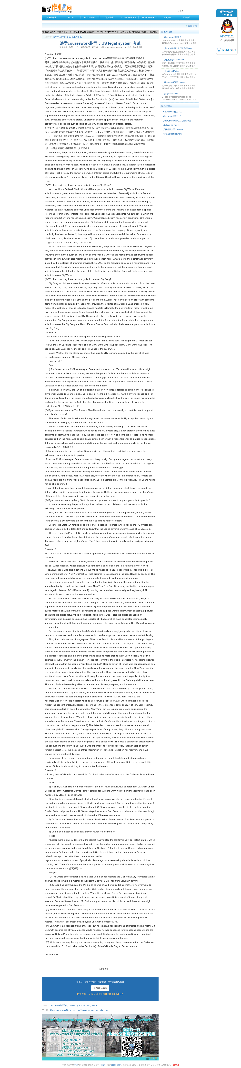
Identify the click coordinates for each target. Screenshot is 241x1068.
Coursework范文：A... (173, 116)
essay (102, 1065)
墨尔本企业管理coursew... (175, 82)
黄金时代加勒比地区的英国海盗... (178, 48)
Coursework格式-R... (173, 37)
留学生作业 (51, 17)
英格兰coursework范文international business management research (80, 1010)
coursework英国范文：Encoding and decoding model (73, 1005)
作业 (76, 1065)
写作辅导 (187, 17)
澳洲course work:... (171, 125)
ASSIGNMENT (90, 17)
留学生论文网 (59, 37)
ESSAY (71, 17)
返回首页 (192, 26)
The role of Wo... (171, 71)
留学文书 (167, 17)
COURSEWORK (128, 17)
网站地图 (179, 10)
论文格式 (109, 17)
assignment (116, 1065)
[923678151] (227, 55)
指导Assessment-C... (173, 93)
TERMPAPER (148, 17)
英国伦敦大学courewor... (175, 60)
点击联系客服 (100, 988)
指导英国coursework (172, 134)
